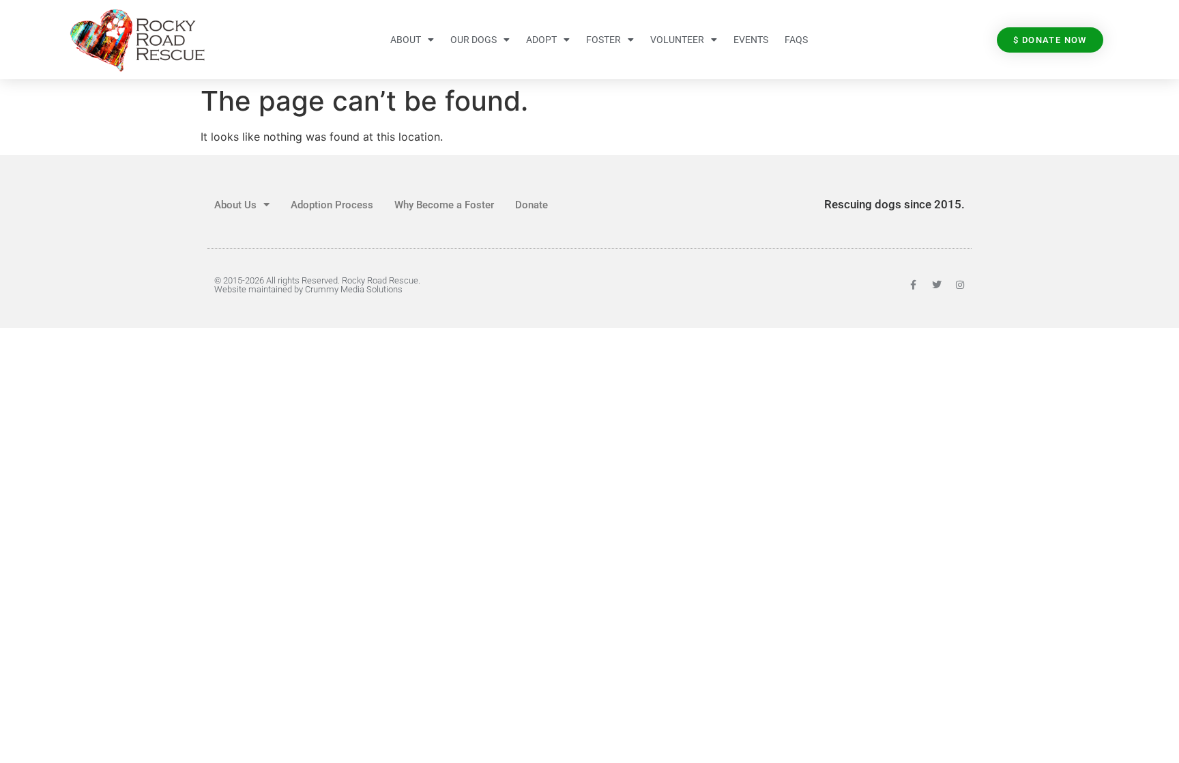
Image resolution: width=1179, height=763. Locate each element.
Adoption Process (332, 205)
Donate (531, 205)
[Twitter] (937, 285)
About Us (235, 205)
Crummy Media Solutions (354, 289)
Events (750, 39)
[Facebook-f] (913, 285)
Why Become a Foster (444, 205)
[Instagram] (960, 285)
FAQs (796, 39)
